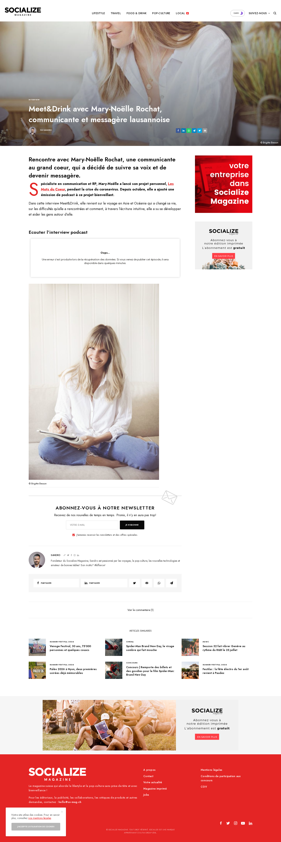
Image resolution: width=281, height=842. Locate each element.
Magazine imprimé (155, 788)
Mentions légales (211, 770)
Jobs (146, 795)
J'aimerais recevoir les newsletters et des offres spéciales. (107, 535)
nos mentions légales (39, 818)
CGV (204, 787)
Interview (34, 100)
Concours (132, 662)
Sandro (48, 130)
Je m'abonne (132, 524)
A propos (149, 770)
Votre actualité (152, 782)
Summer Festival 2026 (62, 641)
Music (206, 641)
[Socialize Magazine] (23, 11)
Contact (148, 776)
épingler (96, 382)
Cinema (130, 641)
